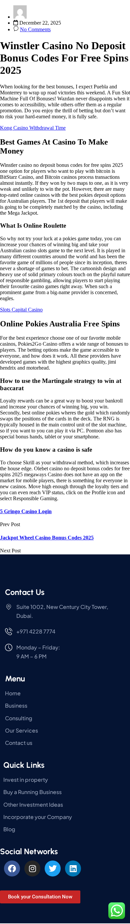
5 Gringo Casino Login (26, 511)
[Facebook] (12, 868)
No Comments (35, 29)
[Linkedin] (73, 868)
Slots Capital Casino (21, 309)
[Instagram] (32, 868)
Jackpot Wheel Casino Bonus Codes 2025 (47, 537)
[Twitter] (53, 868)
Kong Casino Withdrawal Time (33, 128)
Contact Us (24, 592)
